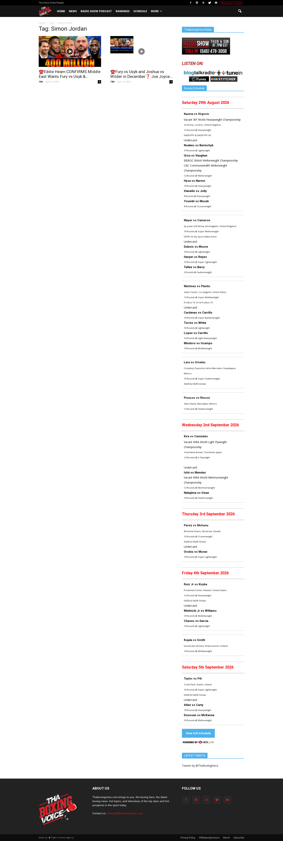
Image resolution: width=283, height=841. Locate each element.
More (155, 11)
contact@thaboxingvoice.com (125, 813)
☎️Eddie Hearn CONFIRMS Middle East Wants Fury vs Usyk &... (69, 74)
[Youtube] (216, 2)
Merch (226, 837)
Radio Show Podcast (96, 11)
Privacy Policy (188, 837)
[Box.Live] (198, 743)
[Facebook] (190, 2)
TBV (41, 81)
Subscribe (239, 837)
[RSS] (203, 2)
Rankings (123, 11)
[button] (239, 11)
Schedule (140, 11)
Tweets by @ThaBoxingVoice (200, 765)
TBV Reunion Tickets (231, 2)
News (73, 11)
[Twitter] (210, 2)
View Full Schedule (198, 733)
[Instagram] (197, 2)
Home (61, 11)
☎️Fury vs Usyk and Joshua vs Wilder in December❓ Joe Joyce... (141, 74)
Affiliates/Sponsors (209, 837)
